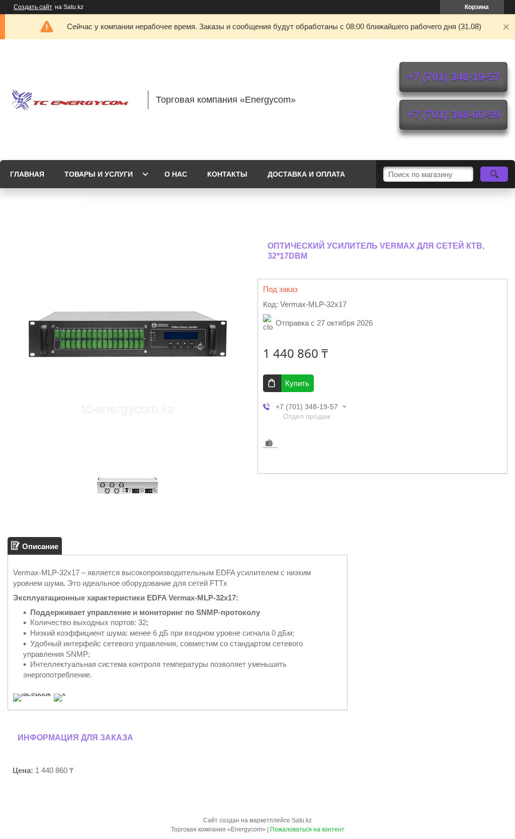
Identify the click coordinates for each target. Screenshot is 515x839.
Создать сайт (33, 7)
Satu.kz (302, 820)
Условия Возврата (47, 202)
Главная (27, 174)
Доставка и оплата (306, 174)
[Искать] (494, 174)
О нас (175, 174)
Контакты (227, 174)
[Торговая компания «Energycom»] (73, 99)
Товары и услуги (98, 174)
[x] (60, 693)
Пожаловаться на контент (307, 829)
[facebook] (32, 693)
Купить (297, 383)
